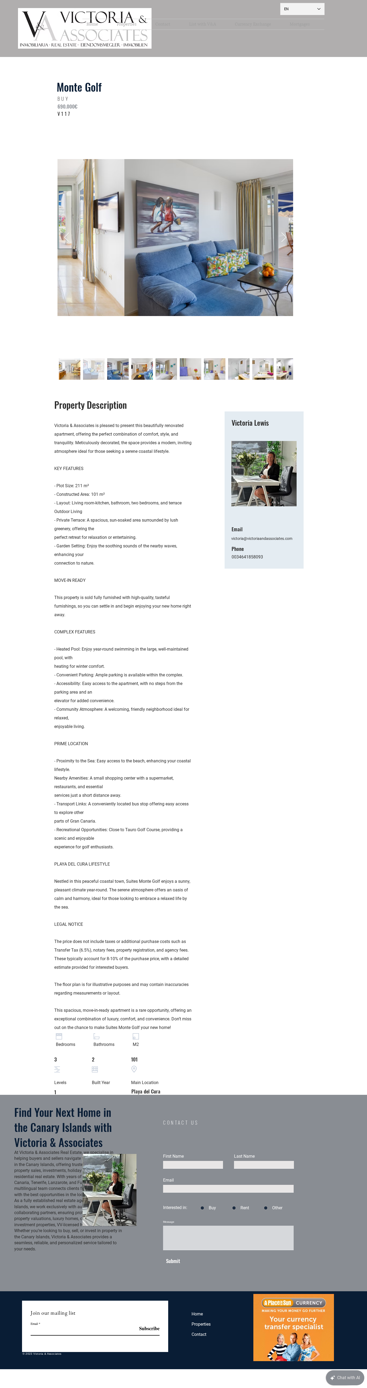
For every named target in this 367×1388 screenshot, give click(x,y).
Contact (199, 1334)
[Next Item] (284, 237)
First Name (173, 1156)
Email (168, 1180)
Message (168, 1222)
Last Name (244, 1156)
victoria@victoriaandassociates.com (261, 538)
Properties (201, 1324)
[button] (132, 24)
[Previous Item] (67, 237)
